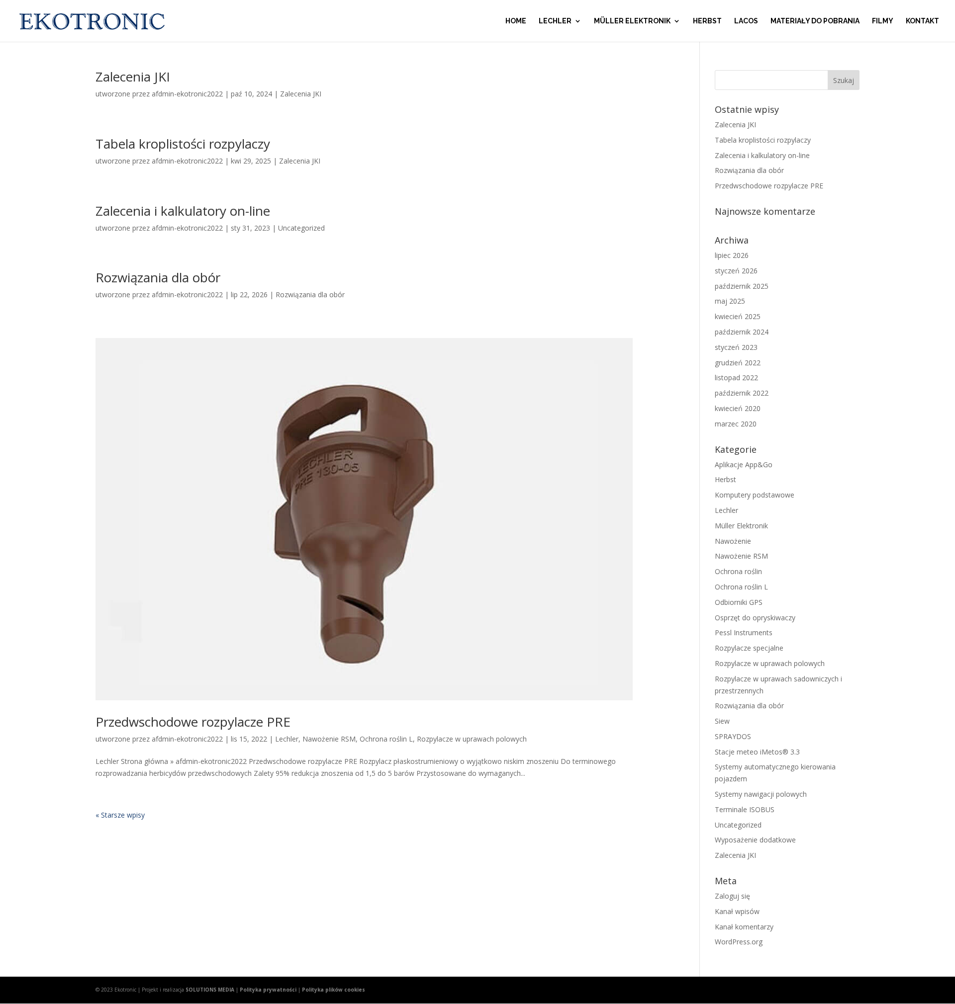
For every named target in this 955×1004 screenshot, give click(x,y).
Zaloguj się (732, 896)
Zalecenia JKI (133, 76)
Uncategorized (301, 228)
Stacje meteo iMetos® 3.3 (757, 751)
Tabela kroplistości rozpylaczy (183, 144)
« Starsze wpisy (120, 815)
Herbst (707, 21)
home (515, 21)
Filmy (882, 21)
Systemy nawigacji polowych (761, 794)
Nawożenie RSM (329, 739)
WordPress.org (739, 941)
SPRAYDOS (733, 736)
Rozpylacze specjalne (749, 648)
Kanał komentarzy (744, 926)
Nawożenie (733, 541)
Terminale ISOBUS (744, 809)
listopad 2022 (736, 377)
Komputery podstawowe (754, 495)
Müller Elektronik (632, 21)
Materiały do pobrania (815, 21)
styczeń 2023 (736, 347)
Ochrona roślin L (386, 739)
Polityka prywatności (268, 989)
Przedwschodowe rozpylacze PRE (193, 722)
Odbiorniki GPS (739, 602)
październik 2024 (741, 331)
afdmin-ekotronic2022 (187, 93)
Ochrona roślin (738, 571)
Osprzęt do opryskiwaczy (755, 617)
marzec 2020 (736, 423)
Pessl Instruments (743, 632)
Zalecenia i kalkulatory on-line (183, 211)
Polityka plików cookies (333, 989)
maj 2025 (730, 301)
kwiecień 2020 (738, 408)
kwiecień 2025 (738, 316)
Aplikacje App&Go (743, 464)
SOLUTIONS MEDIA (210, 989)
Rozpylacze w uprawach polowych (472, 739)
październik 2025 (741, 286)
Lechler (555, 21)
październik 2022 (741, 393)
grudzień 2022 (738, 362)
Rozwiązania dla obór (158, 277)
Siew (722, 721)
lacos (746, 21)
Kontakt (922, 21)
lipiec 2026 (732, 255)
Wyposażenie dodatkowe (755, 839)
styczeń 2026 (736, 270)
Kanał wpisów (737, 911)
